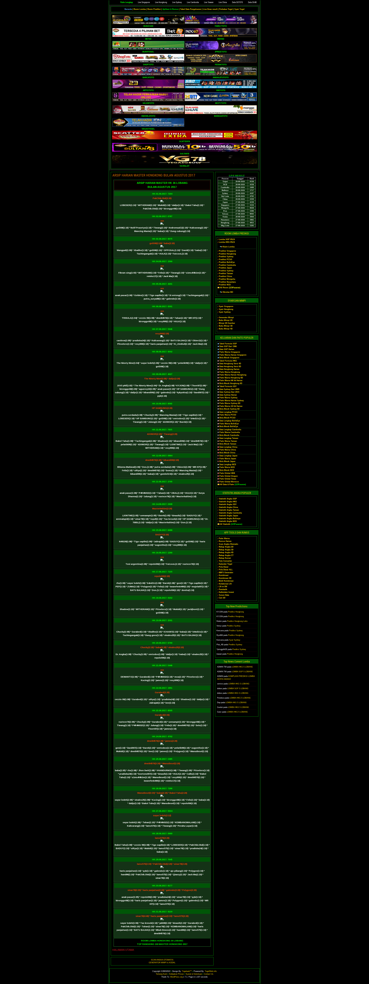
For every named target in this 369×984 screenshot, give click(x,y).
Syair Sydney (225, 312)
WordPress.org (176, 977)
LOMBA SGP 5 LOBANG (242, 671)
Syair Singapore (226, 306)
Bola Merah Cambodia (229, 435)
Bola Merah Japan (227, 461)
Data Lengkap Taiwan (228, 438)
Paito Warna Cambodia (229, 432)
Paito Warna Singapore (229, 352)
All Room (224, 288)
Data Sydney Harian (228, 395)
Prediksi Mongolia (227, 279)
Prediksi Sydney (226, 256)
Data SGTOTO (237, 2)
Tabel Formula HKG (228, 361)
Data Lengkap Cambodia (230, 429)
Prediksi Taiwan (226, 273)
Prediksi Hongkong (227, 254)
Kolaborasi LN (225, 584)
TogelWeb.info (211, 971)
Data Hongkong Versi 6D (230, 366)
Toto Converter (225, 561)
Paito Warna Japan (227, 458)
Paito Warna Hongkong (229, 372)
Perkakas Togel (226, 9)
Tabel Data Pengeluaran (190, 9)
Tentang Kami (161, 974)
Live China (223, 2)
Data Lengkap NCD (227, 464)
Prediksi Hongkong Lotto (237, 621)
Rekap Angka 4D (226, 552)
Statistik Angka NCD (228, 521)
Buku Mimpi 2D (225, 320)
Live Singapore (144, 2)
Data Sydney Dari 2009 (229, 389)
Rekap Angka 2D (226, 547)
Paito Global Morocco (229, 482)
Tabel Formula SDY (228, 386)
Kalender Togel (225, 564)
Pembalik (223, 589)
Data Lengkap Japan (228, 456)
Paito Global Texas (227, 479)
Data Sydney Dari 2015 (229, 392)
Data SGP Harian (226, 349)
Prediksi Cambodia (227, 265)
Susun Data (224, 595)
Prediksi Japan (225, 268)
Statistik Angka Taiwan (229, 510)
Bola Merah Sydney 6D (229, 409)
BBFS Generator (226, 572)
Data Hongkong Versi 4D (230, 363)
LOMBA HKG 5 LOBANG (242, 667)
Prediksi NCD (225, 285)
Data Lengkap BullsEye (229, 421)
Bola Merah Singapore (229, 358)
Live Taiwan (208, 2)
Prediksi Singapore (227, 251)
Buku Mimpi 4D (225, 329)
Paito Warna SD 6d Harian (230, 406)
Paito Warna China (227, 450)
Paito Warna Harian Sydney (231, 400)
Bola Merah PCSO (227, 418)
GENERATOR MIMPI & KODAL (162, 962)
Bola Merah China (227, 453)
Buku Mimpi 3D (225, 326)
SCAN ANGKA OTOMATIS (162, 960)
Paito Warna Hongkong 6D (231, 378)
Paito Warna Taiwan (228, 441)
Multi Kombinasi (226, 581)
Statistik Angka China (228, 507)
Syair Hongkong (226, 309)
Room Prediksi (154, 9)
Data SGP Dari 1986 (228, 346)
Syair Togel (239, 9)
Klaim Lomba (229, 247)
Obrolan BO (228, 292)
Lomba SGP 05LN (227, 239)
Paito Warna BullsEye (229, 424)
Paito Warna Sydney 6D (229, 403)
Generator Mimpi (226, 317)
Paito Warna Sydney (228, 398)
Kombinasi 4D (225, 578)
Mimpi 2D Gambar (227, 323)
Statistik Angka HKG (228, 502)
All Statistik (225, 524)
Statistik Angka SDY (228, 504)
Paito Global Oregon (228, 476)
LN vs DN (223, 586)
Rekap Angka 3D (226, 550)
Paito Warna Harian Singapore (232, 355)
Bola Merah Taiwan (227, 444)
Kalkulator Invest (226, 592)
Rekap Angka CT (226, 555)
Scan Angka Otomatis (228, 544)
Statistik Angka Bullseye (229, 518)
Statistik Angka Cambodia (230, 513)
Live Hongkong (161, 2)
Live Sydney (177, 2)
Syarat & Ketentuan (194, 974)
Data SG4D (252, 2)
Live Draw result (210, 9)
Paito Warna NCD (227, 467)
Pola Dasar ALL (226, 570)
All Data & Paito (227, 484)
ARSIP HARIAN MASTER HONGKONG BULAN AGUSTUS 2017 (153, 175)
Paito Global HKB (227, 473)
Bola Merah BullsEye (228, 426)
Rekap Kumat (225, 558)
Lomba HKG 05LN (227, 242)
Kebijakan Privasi (176, 974)
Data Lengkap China (228, 447)
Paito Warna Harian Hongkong (232, 375)
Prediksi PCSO (225, 259)
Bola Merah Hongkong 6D (230, 383)
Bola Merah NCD (226, 470)
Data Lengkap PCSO (228, 412)
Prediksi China (225, 276)
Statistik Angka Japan (228, 516)
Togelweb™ (187, 971)
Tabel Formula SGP (228, 344)
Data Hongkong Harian (229, 369)
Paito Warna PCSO (227, 415)
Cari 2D (222, 598)
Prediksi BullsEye (227, 262)
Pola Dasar (223, 567)
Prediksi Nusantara (227, 282)
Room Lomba (140, 9)
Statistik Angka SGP (228, 499)
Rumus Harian (225, 541)
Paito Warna (224, 538)
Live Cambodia (193, 2)
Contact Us (208, 974)
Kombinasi (223, 575)
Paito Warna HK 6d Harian (230, 380)
